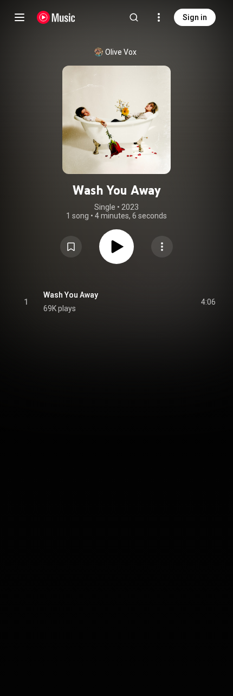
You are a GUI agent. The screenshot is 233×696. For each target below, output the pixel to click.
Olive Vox (121, 52)
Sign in (195, 17)
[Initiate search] (134, 17)
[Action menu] (162, 246)
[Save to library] (70, 246)
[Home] (56, 17)
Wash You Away (70, 295)
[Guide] (19, 17)
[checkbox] (208, 301)
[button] (71, 246)
